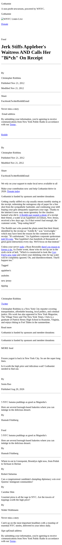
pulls (22, 247)
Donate (4, 24)
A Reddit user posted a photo (33, 215)
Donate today (13, 191)
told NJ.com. (7, 239)
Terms (13, 124)
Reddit (4, 134)
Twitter (4, 303)
